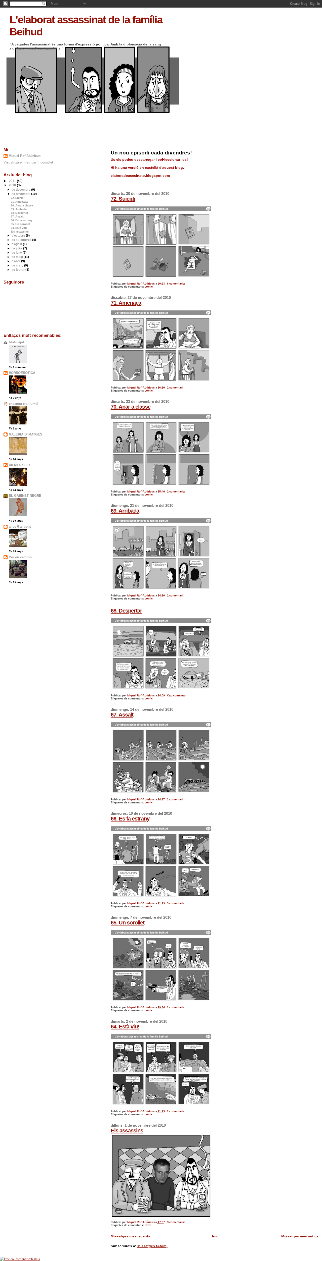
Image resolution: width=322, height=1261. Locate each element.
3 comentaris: (176, 903)
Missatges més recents (130, 1236)
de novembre (21, 194)
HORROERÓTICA (22, 373)
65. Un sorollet (127, 922)
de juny (17, 252)
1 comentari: (175, 387)
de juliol (17, 248)
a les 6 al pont (20, 526)
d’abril (16, 261)
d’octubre (19, 235)
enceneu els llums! (23, 404)
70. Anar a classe (130, 407)
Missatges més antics (299, 1236)
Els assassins (127, 1130)
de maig (18, 257)
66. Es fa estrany (130, 818)
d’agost (17, 244)
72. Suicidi (123, 199)
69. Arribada (125, 511)
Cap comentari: (177, 695)
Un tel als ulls (19, 465)
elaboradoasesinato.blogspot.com (140, 176)
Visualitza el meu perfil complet (28, 162)
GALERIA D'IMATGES (25, 434)
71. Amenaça (126, 303)
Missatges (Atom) (152, 1246)
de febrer (18, 269)
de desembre (21, 189)
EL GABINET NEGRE (25, 496)
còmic (149, 286)
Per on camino (20, 557)
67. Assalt (122, 714)
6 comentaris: (176, 283)
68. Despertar (126, 611)
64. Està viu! (125, 1026)
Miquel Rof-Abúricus (25, 156)
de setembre (21, 240)
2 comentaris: (176, 491)
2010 (13, 185)
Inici (215, 1236)
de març (18, 265)
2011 (13, 181)
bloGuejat (16, 342)
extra (148, 1225)
